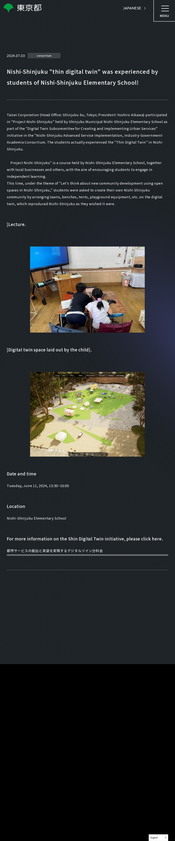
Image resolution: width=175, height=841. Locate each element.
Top (9, 688)
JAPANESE (132, 8)
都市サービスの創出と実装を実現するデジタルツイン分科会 (55, 550)
